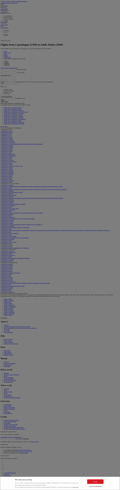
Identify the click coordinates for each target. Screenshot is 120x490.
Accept (95, 482)
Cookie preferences (95, 486)
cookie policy (75, 487)
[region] (60, 483)
